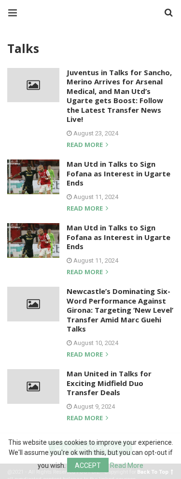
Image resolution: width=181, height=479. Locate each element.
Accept (88, 465)
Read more (85, 145)
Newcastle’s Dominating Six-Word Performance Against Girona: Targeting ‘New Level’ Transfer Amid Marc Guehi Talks (120, 309)
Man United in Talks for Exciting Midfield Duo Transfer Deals (109, 383)
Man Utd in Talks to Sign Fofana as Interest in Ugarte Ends (118, 173)
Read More (126, 465)
